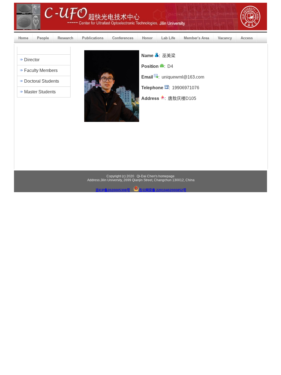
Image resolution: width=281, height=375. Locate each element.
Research (65, 38)
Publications (92, 38)
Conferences (122, 38)
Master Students (40, 91)
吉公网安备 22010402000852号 (162, 190)
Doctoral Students (41, 81)
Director (32, 59)
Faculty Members (41, 70)
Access (247, 38)
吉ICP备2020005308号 (112, 190)
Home (23, 38)
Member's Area (196, 38)
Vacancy (225, 38)
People (43, 38)
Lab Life (168, 38)
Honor (147, 38)
